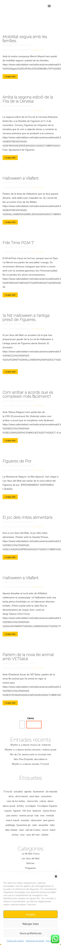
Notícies (24, 50)
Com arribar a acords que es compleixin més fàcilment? (28, 394)
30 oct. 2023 (8, 183)
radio (34, 825)
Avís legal (50, 940)
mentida (50, 815)
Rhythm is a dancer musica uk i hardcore (30, 745)
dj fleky (20, 806)
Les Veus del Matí (11, 50)
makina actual (26, 815)
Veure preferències (31, 933)
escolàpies (30, 806)
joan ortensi (12, 815)
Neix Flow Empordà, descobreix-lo (30, 759)
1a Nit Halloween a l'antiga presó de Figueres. (26, 317)
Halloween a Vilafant (21, 178)
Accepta (30, 914)
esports (8, 810)
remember (43, 825)
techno (15, 834)
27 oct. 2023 (8, 401)
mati (36, 815)
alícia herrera (21, 796)
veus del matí (33, 834)
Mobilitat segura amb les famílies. (25, 38)
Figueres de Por (17, 461)
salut (21, 830)
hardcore (37, 810)
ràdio (52, 825)
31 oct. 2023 (8, 45)
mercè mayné (12, 820)
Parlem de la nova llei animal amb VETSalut (28, 656)
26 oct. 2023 (8, 663)
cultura (42, 801)
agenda (27, 791)
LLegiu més (10, 76)
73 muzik (7, 791)
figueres (17, 810)
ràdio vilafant (11, 830)
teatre (52, 830)
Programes (30, 868)
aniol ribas (34, 796)
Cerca (30, 718)
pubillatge (10, 825)
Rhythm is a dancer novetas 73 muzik (30, 764)
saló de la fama (32, 830)
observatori (36, 820)
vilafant (44, 834)
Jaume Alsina (49, 810)
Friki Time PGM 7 (18, 242)
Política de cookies (15, 940)
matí (42, 815)
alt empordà (51, 791)
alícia (11, 796)
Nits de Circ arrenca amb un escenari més (30, 754)
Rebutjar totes (30, 923)
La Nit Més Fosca (30, 853)
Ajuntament (38, 791)
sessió (45, 830)
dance (51, 801)
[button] (56, 876)
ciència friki (32, 801)
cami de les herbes (16, 801)
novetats (25, 820)
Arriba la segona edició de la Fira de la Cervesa (28, 99)
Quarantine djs (23, 825)
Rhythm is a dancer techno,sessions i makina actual (30, 749)
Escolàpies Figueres (47, 806)
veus (22, 834)
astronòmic (46, 796)
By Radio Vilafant (24, 45)
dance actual (9, 806)
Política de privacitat (35, 940)
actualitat (18, 791)
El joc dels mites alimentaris (28, 517)
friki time (27, 810)
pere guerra (48, 820)
